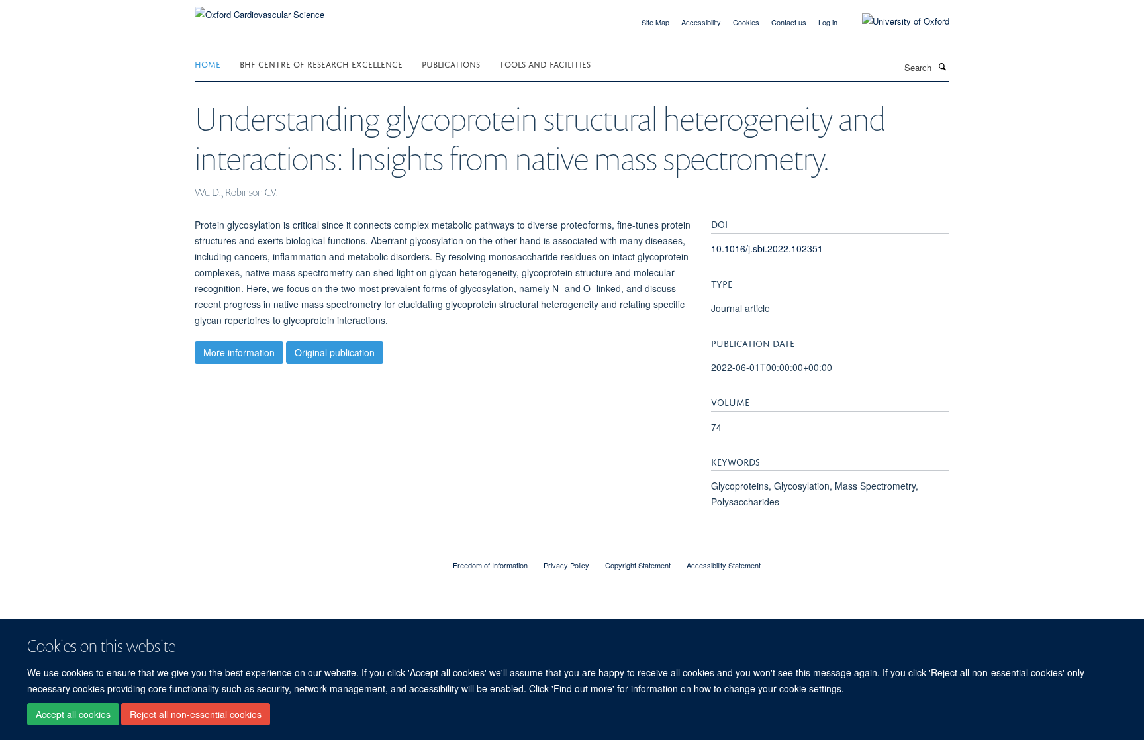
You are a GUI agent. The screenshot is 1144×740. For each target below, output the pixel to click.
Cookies (746, 22)
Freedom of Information (490, 565)
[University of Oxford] (895, 21)
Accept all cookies (73, 714)
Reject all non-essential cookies (196, 714)
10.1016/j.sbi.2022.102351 (767, 248)
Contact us (788, 22)
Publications (451, 63)
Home (207, 63)
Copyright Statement (638, 565)
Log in (827, 22)
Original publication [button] (335, 352)
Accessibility (701, 22)
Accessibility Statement (724, 565)
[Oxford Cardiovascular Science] (259, 9)
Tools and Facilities (545, 63)
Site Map (655, 22)
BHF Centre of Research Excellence (321, 63)
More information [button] (239, 352)
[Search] (942, 66)
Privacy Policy (566, 565)
